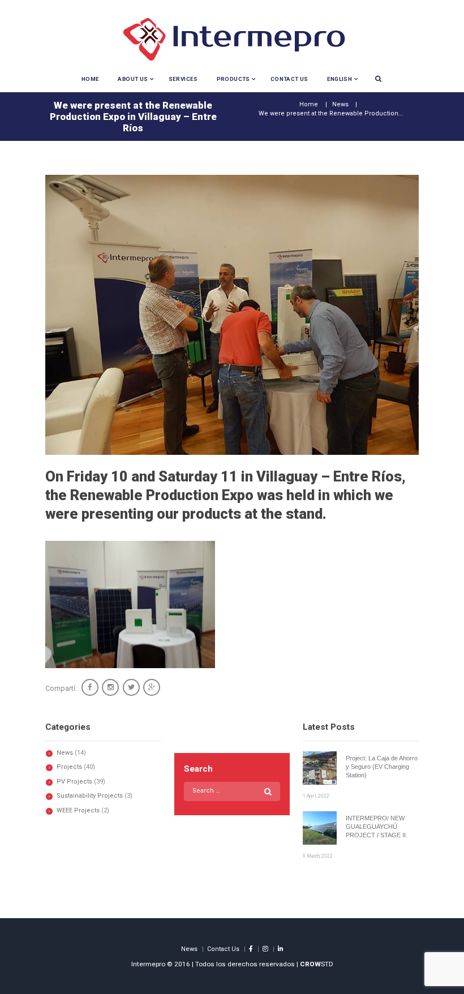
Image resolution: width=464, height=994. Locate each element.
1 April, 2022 (316, 796)
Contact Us (289, 79)
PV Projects (74, 781)
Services (183, 79)
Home (90, 79)
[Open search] (378, 79)
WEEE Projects (78, 810)
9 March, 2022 (318, 856)
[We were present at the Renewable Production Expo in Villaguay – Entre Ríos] (232, 315)
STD (316, 964)
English (340, 79)
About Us (133, 79)
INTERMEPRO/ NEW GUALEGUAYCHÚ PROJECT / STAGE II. (376, 827)
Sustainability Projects (90, 795)
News (340, 104)
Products (233, 79)
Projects (69, 767)
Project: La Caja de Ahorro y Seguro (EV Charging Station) (382, 767)
